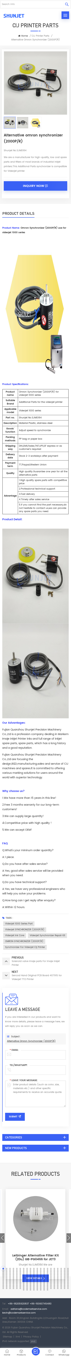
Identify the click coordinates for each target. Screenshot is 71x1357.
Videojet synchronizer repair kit (47, 935)
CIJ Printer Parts (40, 36)
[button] (2, 1238)
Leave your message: (24, 1080)
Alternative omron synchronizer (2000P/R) (31, 1041)
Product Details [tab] (18, 213)
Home (24, 36)
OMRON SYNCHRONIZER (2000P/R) (24, 941)
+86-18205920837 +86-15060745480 (29, 1304)
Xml (18, 1337)
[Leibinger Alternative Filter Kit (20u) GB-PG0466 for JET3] (35, 1247)
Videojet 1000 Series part (19, 924)
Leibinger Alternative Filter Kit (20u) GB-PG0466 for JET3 (35, 1257)
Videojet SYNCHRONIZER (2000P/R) (24, 929)
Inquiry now (33, 185)
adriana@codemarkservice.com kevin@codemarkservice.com (24, 1311)
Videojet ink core (14, 935)
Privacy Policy (31, 1337)
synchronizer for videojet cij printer (25, 947)
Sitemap (7, 1337)
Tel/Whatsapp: (19, 1065)
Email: (14, 1050)
